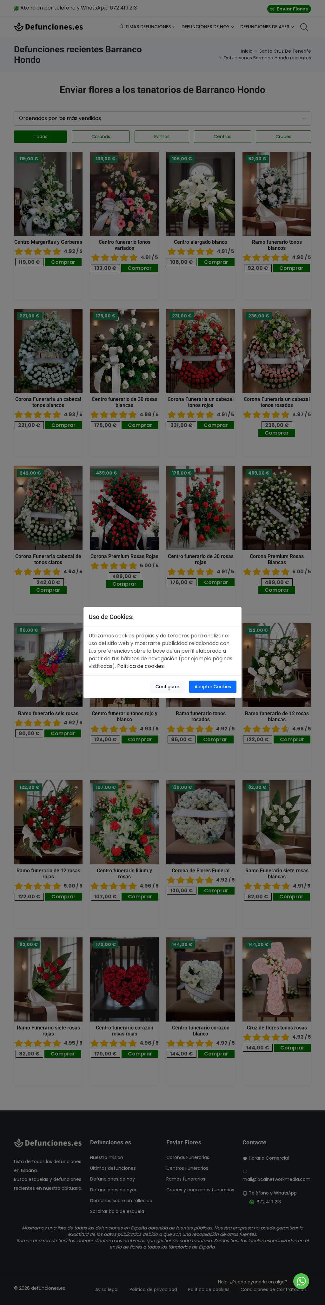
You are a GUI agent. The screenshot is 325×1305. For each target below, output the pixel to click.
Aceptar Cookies (213, 686)
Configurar (167, 686)
